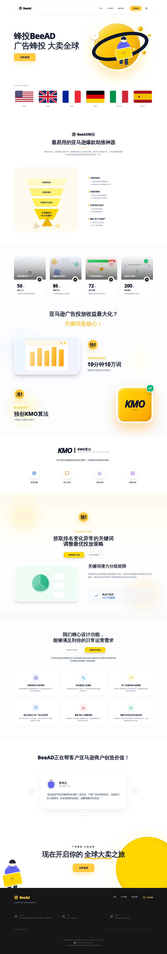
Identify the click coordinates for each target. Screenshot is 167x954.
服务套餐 (121, 8)
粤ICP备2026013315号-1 (122, 918)
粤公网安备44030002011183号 (84, 942)
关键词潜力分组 (74, 555)
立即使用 (136, 8)
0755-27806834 (72, 918)
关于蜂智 (110, 8)
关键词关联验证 (72, 650)
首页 (100, 8)
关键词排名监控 (95, 650)
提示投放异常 (94, 555)
